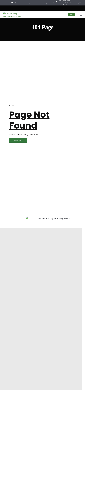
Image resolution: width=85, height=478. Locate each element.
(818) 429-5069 (64, 1)
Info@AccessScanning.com (23, 3)
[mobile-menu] (80, 14)
